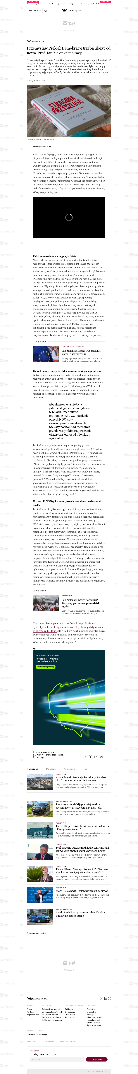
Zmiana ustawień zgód (52, 1012)
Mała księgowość (94, 1017)
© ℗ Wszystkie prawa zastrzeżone (48, 755)
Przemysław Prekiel (42, 146)
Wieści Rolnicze (93, 1023)
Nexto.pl (90, 1015)
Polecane (51, 769)
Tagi (85, 769)
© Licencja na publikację (43, 752)
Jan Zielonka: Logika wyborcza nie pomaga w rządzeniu (81, 352)
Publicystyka (76, 10)
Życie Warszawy (94, 1025)
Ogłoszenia (70, 1012)
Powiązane (32, 769)
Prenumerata (71, 1015)
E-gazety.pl (91, 1012)
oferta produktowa (68, 1041)
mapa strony (32, 1041)
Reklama (69, 1009)
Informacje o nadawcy (51, 1017)
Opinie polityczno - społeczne (73, 346)
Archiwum (69, 1017)
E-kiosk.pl (91, 1009)
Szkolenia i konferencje (37, 1034)
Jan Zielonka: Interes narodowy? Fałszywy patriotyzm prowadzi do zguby (81, 603)
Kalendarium (49, 1041)
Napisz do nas (33, 1015)
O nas (29, 1009)
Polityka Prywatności (51, 1009)
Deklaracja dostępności (52, 1020)
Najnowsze (69, 769)
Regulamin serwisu (50, 1015)
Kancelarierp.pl (93, 1020)
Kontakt (30, 1012)
